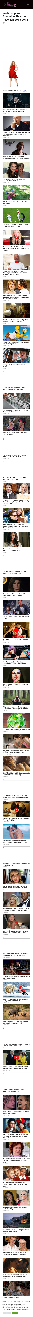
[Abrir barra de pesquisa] (22, 4)
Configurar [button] (7, 1313)
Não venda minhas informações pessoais (16, 1309)
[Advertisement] (16, 43)
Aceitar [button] (15, 1313)
